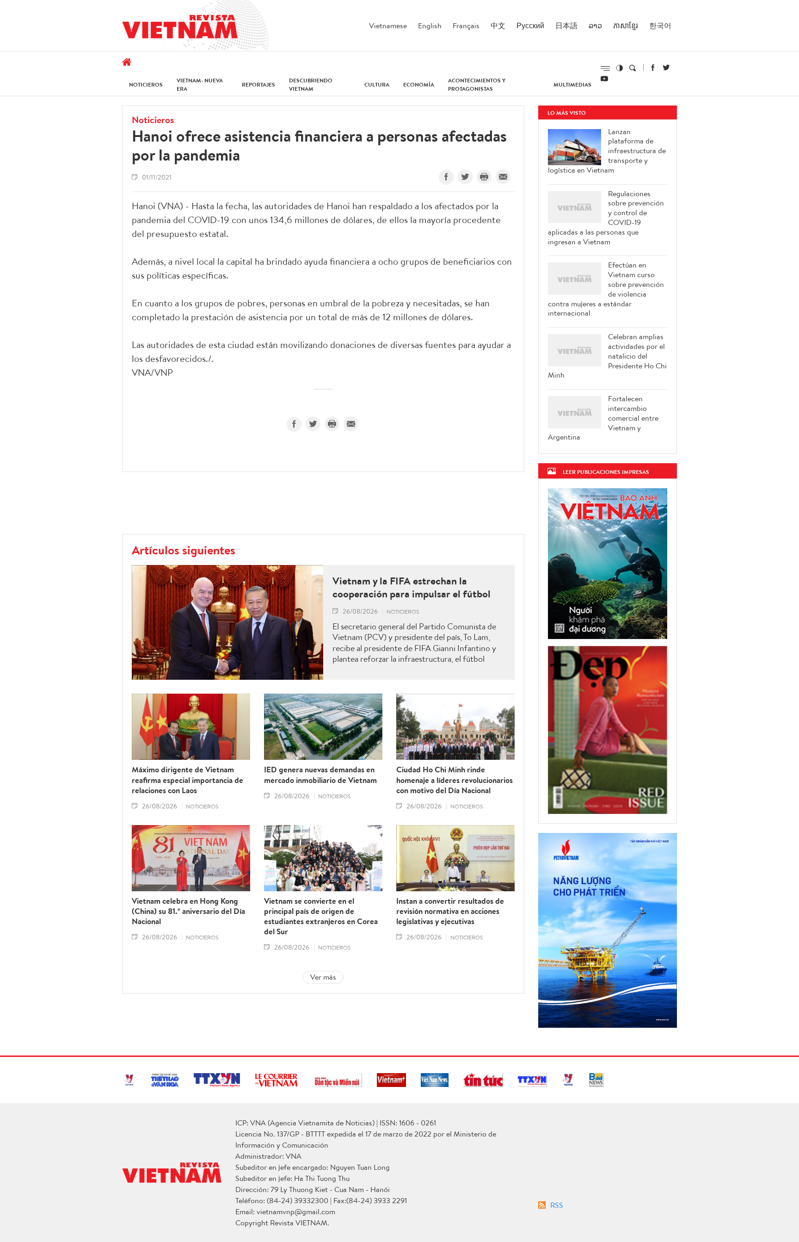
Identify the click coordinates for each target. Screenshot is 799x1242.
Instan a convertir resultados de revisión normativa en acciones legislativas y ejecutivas (450, 911)
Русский (530, 25)
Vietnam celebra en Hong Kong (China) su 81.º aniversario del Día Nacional (188, 911)
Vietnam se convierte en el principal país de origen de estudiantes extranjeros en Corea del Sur (321, 916)
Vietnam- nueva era (200, 84)
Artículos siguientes (183, 550)
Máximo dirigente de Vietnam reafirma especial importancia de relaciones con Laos (187, 779)
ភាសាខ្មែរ (625, 25)
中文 (498, 25)
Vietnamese (388, 25)
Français (466, 25)
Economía (418, 84)
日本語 (566, 25)
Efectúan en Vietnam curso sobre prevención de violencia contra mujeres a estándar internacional (606, 289)
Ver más (323, 977)
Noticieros (146, 84)
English (430, 25)
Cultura (376, 84)
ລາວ (595, 25)
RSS (556, 1205)
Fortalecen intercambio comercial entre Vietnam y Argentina (603, 418)
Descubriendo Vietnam (310, 84)
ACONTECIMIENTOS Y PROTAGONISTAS (476, 84)
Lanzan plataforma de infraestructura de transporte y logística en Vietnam (607, 151)
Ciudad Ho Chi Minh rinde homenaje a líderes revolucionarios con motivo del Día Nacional (454, 779)
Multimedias (572, 84)
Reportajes (258, 84)
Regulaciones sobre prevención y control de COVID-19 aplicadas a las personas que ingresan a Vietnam (606, 218)
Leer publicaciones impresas (606, 472)
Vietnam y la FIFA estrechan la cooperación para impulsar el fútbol (411, 587)
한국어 (660, 25)
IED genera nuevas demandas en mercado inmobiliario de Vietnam (320, 774)
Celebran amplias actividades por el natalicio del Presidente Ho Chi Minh (607, 356)
